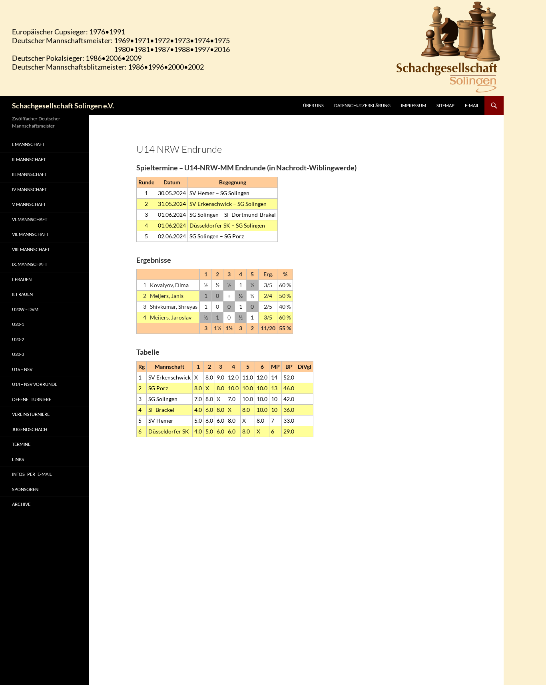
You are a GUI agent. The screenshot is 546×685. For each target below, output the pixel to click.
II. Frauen (22, 294)
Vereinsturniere (31, 414)
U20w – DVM (25, 309)
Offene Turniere (31, 399)
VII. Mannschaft (30, 234)
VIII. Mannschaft (31, 249)
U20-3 (18, 354)
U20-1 (18, 324)
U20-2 (18, 339)
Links (18, 459)
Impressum (413, 105)
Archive (21, 504)
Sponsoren (25, 489)
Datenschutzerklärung (362, 105)
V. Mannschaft (29, 204)
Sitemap (445, 105)
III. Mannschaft (29, 174)
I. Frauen (22, 279)
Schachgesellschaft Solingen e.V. (63, 105)
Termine (21, 444)
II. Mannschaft (29, 159)
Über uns (313, 105)
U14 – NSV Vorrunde (34, 384)
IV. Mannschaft (29, 189)
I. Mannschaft (28, 144)
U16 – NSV (22, 369)
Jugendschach (29, 429)
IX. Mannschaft (29, 264)
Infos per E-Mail (32, 474)
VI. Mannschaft (29, 219)
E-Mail (472, 105)
